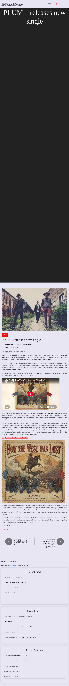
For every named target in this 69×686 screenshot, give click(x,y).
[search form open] (56, 4)
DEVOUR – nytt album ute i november (15, 593)
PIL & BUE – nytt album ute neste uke (20, 542)
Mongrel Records (12, 348)
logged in (13, 565)
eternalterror (8, 344)
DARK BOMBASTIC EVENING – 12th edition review (19, 656)
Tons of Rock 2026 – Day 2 (12, 676)
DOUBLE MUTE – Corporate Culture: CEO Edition (18, 627)
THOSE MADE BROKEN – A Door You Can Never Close (20, 637)
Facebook (5, 529)
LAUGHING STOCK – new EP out (13, 577)
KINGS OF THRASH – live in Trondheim (15, 661)
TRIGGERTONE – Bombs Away (13, 622)
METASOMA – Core (9, 632)
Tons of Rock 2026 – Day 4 (12, 666)
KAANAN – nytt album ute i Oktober (15, 582)
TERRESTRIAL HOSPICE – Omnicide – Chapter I (18, 616)
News (5, 335)
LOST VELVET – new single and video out (16, 598)
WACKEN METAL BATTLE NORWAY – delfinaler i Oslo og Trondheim (49, 544)
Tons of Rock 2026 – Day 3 (12, 671)
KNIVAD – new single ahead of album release (17, 588)
